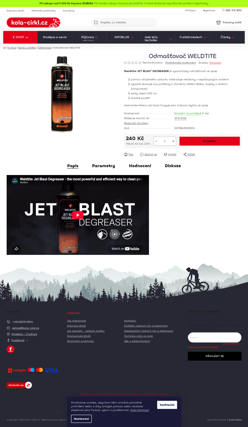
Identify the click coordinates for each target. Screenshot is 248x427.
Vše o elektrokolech (137, 341)
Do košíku (209, 141)
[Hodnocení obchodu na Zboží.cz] (19, 385)
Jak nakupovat (76, 320)
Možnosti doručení (136, 123)
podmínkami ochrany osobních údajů (213, 345)
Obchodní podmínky (43, 10)
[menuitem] (20, 37)
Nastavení (81, 419)
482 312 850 (234, 10)
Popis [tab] (72, 166)
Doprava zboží (15, 10)
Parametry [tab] (103, 166)
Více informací (139, 410)
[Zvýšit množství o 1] (173, 141)
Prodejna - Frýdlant (24, 334)
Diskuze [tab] (173, 166)
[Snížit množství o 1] (156, 141)
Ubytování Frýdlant (155, 394)
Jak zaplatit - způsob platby (85, 331)
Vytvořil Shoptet (216, 419)
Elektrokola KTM (91, 394)
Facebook (18, 340)
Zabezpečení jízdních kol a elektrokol (148, 331)
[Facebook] (10, 349)
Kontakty (68, 10)
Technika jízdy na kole (138, 336)
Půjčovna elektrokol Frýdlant (122, 394)
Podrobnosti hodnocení (180, 62)
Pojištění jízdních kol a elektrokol (146, 326)
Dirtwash (215, 63)
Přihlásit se (215, 356)
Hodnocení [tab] (140, 166)
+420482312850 (22, 322)
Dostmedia (235, 419)
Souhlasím (167, 405)
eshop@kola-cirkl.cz (25, 328)
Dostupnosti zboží (79, 336)
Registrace (209, 10)
